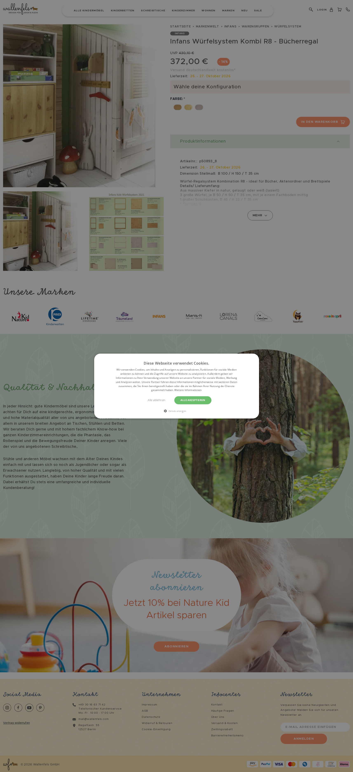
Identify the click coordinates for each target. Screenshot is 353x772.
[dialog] (176, 386)
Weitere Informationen (188, 390)
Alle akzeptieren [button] (193, 400)
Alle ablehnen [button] (156, 400)
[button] (176, 410)
